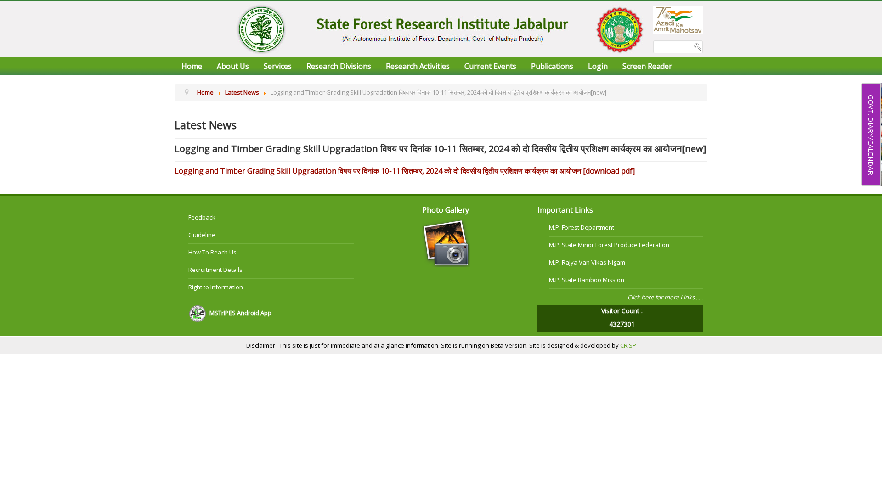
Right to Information (215, 287)
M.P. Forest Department (581, 227)
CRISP (628, 345)
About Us (233, 66)
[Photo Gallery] (446, 242)
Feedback (201, 217)
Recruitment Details (215, 269)
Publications (552, 66)
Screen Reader (647, 66)
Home (191, 66)
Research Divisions (338, 66)
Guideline (201, 235)
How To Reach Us (212, 252)
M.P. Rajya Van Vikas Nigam (587, 262)
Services (278, 66)
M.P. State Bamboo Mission (586, 280)
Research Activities (418, 66)
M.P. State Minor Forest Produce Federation (609, 245)
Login (598, 66)
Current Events (490, 66)
